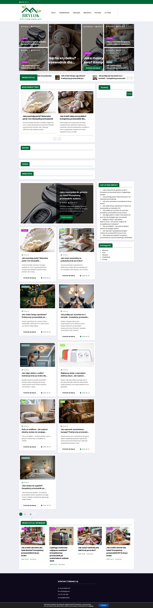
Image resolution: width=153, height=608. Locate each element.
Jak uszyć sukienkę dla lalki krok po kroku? (88, 549)
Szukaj (104, 87)
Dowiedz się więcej (60, 68)
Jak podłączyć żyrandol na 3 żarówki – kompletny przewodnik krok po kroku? (88, 77)
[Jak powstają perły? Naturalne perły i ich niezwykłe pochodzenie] (37, 240)
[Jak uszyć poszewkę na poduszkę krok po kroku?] (76, 240)
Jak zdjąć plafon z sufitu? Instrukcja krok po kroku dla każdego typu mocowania (34, 375)
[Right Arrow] (131, 77)
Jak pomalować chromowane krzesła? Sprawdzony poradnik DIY (118, 67)
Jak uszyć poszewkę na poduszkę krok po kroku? (72, 259)
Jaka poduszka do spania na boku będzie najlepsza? (118, 43)
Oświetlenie (64, 12)
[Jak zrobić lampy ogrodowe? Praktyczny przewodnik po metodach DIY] (37, 296)
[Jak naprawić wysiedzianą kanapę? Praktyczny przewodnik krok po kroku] (76, 411)
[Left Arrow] (127, 77)
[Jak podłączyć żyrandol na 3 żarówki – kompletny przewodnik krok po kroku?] (76, 296)
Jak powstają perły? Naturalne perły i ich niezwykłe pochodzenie (31, 67)
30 (30, 514)
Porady (98, 12)
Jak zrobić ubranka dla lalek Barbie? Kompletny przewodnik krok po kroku (74, 118)
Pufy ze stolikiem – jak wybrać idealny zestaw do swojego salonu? (35, 431)
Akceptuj (103, 605)
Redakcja (25, 26)
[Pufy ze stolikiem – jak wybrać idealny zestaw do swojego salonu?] (37, 411)
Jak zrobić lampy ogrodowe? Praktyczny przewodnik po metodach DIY (48, 77)
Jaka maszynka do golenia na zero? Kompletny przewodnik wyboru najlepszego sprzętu (33, 43)
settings (91, 606)
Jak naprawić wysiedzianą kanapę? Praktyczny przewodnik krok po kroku (75, 431)
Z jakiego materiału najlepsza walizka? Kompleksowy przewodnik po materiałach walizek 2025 (59, 554)
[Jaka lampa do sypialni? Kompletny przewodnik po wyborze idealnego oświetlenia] (37, 467)
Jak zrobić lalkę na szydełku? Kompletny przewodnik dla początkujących (36, 118)
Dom (53, 12)
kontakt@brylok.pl (64, 598)
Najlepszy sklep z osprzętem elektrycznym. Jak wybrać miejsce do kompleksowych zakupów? (73, 375)
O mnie (108, 12)
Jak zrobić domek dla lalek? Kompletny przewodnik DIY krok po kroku (117, 551)
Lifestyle (76, 12)
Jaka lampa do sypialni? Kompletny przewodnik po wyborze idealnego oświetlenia (35, 487)
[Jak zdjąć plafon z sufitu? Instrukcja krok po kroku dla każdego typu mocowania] (37, 355)
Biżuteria (87, 12)
